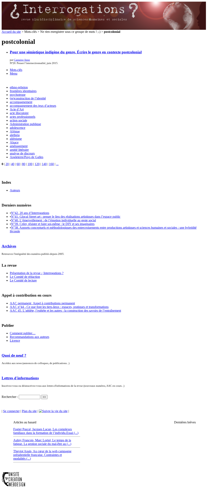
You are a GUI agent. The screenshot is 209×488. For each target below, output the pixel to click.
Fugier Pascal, (22, 429)
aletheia (15, 135)
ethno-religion (19, 87)
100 (30, 164)
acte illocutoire (19, 113)
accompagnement (21, 102)
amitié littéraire (19, 149)
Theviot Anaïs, (23, 451)
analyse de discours (22, 153)
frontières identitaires (23, 91)
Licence (15, 340)
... (57, 164)
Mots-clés (16, 70)
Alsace (14, 142)
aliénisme (16, 138)
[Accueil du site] (104, 29)
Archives (9, 246)
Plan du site (29, 411)
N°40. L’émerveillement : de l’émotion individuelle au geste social (53, 220)
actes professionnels (22, 116)
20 (7, 164)
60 (18, 164)
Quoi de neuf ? (14, 355)
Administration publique (25, 124)
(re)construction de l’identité (28, 98)
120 (37, 164)
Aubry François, (24, 440)
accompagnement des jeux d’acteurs (33, 105)
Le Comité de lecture (23, 280)
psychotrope (18, 94)
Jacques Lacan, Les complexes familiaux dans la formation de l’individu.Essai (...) (45, 431)
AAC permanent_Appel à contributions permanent (42, 303)
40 (12, 164)
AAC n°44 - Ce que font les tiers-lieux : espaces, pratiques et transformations (59, 307)
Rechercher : (10, 397)
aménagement (19, 146)
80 (23, 164)
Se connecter (11, 411)
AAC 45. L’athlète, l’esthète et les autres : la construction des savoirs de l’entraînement (65, 310)
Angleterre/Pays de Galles (26, 157)
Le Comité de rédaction (25, 276)
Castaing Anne (22, 59)
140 (44, 164)
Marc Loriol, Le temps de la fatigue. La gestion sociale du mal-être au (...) (42, 442)
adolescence (17, 127)
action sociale (18, 120)
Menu (13, 73)
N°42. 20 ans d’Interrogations (30, 213)
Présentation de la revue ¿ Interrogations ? (36, 273)
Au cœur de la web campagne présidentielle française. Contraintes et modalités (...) (42, 454)
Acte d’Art (17, 109)
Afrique (15, 131)
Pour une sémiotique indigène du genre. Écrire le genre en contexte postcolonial (76, 52)
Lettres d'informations (20, 378)
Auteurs (15, 190)
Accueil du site (11, 31)
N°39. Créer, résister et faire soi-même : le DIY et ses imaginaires (52, 224)
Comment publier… (23, 333)
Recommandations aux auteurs (29, 337)
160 (51, 164)
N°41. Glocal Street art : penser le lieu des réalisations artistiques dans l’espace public (65, 216)
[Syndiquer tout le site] (53, 411)
